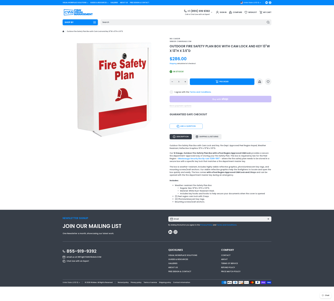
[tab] (207, 136)
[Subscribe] (268, 219)
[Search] (268, 22)
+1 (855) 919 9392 (198, 11)
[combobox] (185, 22)
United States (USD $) (70, 282)
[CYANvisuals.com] (78, 12)
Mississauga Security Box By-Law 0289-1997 (199, 158)
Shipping (173, 63)
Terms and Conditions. (200, 92)
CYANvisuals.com (184, 41)
